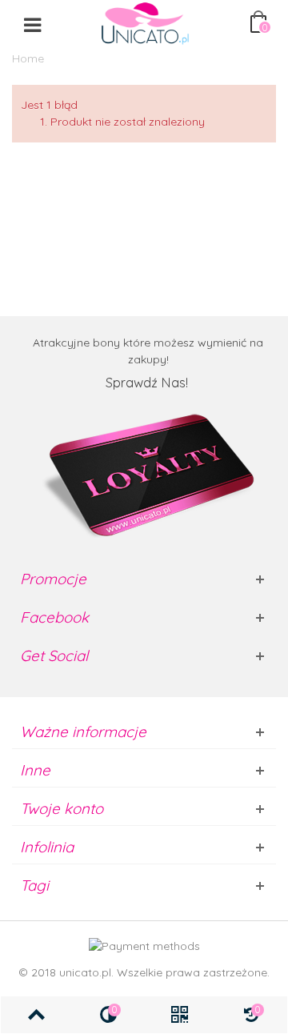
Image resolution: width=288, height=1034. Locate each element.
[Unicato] (145, 23)
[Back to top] (37, 1014)
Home (28, 58)
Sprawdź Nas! (148, 383)
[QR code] (180, 1014)
